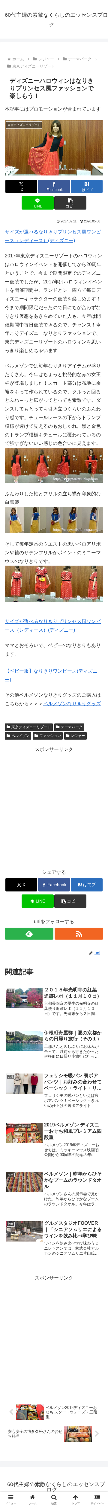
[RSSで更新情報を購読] (79, 934)
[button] (70, 203)
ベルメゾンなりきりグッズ (72, 703)
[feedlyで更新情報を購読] (29, 934)
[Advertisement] (54, 807)
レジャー (77, 736)
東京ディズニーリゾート (31, 727)
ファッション (50, 736)
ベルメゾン (20, 736)
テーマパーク (71, 727)
